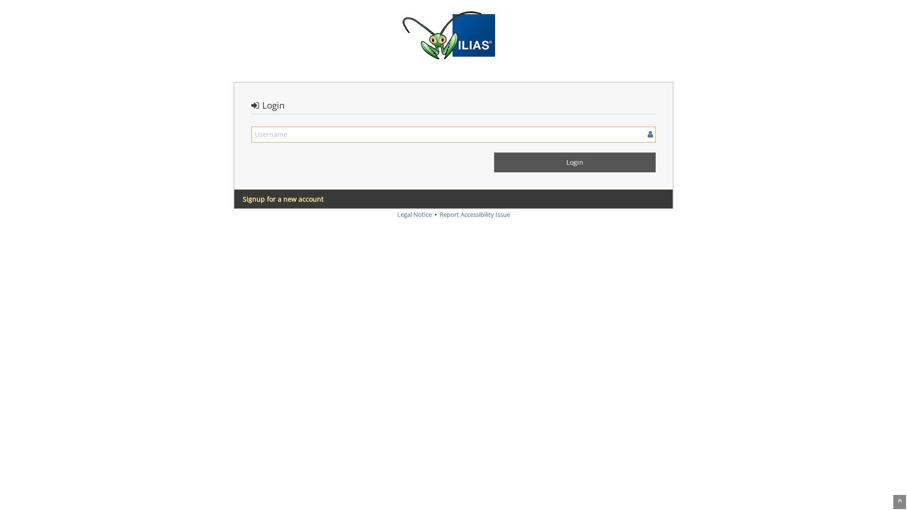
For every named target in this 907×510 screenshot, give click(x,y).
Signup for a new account (283, 199)
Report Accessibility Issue (475, 214)
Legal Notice (414, 214)
